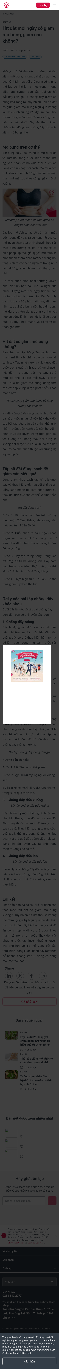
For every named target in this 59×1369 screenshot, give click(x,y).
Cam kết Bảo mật (22, 1353)
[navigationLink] (6, 5)
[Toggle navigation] (54, 5)
